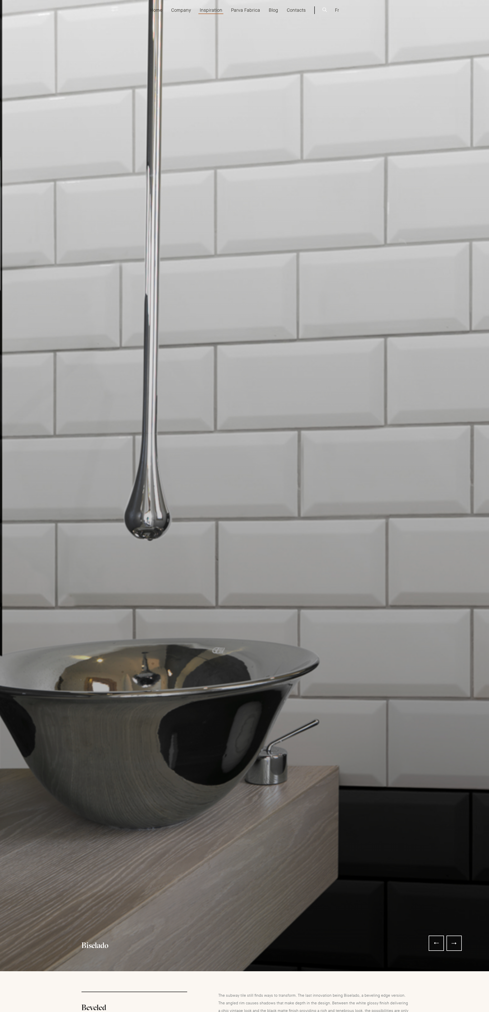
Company (181, 10)
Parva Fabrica (245, 10)
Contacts (296, 10)
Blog (273, 10)
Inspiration (211, 10)
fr (337, 10)
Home (156, 10)
